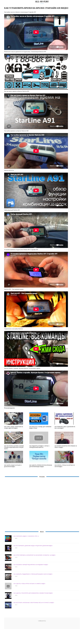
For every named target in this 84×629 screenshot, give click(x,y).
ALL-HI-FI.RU (42, 1)
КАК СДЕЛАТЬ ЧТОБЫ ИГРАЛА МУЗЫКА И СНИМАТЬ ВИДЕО (29, 583)
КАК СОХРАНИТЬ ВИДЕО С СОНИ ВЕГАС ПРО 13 (26, 536)
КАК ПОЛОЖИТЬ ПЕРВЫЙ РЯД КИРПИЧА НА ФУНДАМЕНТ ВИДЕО (31, 564)
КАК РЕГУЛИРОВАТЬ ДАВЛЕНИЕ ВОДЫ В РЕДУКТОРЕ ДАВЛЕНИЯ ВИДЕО (33, 545)
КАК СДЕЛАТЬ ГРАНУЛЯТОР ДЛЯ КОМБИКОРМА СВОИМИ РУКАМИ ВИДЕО (33, 593)
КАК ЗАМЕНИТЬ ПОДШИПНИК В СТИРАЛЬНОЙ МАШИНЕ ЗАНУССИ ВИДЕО (33, 574)
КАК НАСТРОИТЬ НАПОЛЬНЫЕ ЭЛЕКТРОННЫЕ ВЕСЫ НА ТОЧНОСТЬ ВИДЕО (34, 602)
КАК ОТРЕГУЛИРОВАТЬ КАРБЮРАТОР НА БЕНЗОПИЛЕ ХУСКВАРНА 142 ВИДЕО (34, 555)
